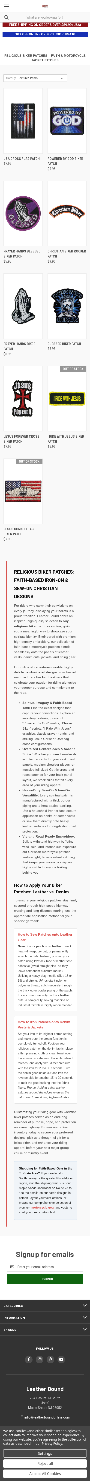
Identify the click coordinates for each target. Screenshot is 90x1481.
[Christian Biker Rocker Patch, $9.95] (67, 213)
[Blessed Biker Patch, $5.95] (67, 306)
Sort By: (11, 78)
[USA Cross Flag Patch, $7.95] (23, 121)
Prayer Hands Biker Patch (19, 346)
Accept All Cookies (45, 1473)
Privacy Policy (52, 1443)
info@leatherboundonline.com (47, 1417)
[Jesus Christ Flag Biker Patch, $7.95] (23, 491)
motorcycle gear (42, 1207)
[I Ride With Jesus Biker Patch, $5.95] (67, 398)
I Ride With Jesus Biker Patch (66, 439)
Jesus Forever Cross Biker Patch (21, 439)
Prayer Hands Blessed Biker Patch (22, 254)
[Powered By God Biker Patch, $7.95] (67, 121)
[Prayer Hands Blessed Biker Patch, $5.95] (23, 213)
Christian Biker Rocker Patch (67, 254)
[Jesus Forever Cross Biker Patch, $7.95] (23, 398)
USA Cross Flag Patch (21, 159)
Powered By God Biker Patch (65, 161)
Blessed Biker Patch (64, 344)
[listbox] (41, 78)
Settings (45, 1453)
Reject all (45, 1463)
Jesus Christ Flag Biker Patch (18, 531)
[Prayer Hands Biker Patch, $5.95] (23, 306)
